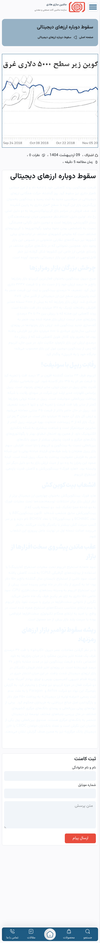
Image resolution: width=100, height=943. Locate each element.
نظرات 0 (34, 155)
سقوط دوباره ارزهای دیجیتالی (54, 37)
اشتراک (89, 155)
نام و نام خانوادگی (84, 767)
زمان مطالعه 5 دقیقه (79, 162)
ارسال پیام (80, 838)
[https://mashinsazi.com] (50, 934)
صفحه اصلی (86, 37)
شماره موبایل (87, 785)
